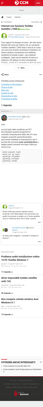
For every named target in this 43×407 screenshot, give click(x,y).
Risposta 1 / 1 (7, 111)
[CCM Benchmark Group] (21, 394)
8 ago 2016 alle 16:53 (15, 119)
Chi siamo (13, 380)
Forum (9, 17)
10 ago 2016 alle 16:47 (32, 37)
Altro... (23, 68)
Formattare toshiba (9, 99)
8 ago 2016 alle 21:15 (15, 208)
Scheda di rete (7, 93)
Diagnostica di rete (9, 96)
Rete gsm (5, 90)
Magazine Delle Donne (14, 387)
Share (6, 75)
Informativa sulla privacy (12, 384)
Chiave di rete (7, 87)
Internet (17, 17)
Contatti (25, 384)
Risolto (22, 29)
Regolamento (34, 384)
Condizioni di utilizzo (25, 380)
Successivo (35, 22)
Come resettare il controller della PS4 (16, 366)
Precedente (7, 22)
